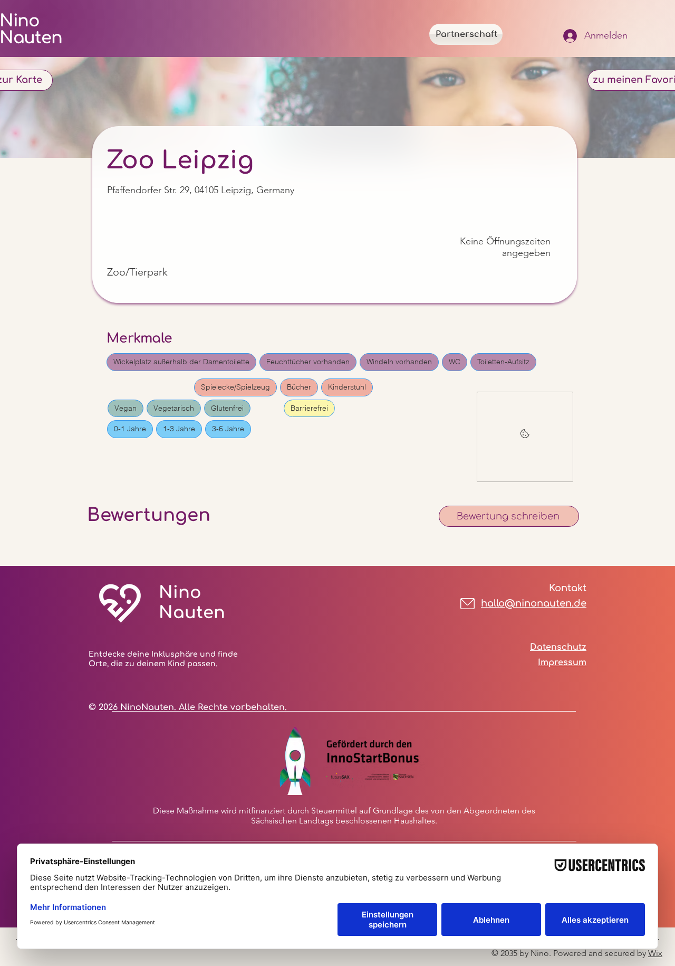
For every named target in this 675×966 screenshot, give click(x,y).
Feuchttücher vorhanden (308, 361)
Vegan (125, 408)
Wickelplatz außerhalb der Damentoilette (181, 361)
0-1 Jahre (130, 428)
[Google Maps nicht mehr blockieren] (525, 436)
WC (454, 361)
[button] (509, 516)
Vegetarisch (173, 408)
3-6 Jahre (228, 428)
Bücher (299, 387)
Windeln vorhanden (399, 361)
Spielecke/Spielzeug (235, 387)
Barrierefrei (309, 408)
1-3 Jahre (179, 428)
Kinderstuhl (347, 387)
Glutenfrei (227, 408)
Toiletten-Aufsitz (503, 361)
